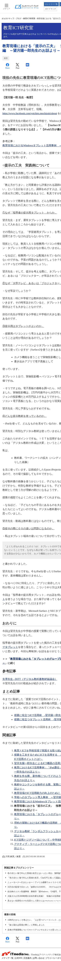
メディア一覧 (7, 958)
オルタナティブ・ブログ (11, 18)
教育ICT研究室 (29, 18)
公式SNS (18, 958)
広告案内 (27, 958)
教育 (6, 58)
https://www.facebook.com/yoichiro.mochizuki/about (29, 113)
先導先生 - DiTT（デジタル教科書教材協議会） (29, 679)
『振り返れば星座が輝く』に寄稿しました (26, 925)
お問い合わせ (38, 958)
